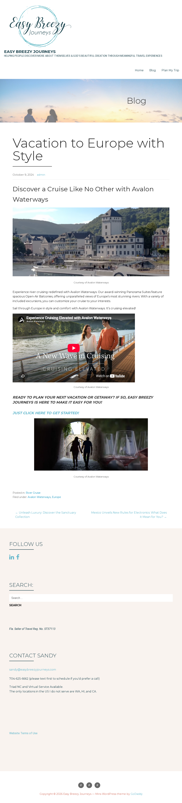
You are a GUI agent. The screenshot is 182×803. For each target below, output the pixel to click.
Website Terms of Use (23, 733)
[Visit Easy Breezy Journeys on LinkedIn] (11, 557)
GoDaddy (137, 794)
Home (139, 70)
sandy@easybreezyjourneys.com (32, 669)
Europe (56, 497)
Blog (152, 70)
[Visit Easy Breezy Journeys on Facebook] (17, 556)
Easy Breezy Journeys (30, 51)
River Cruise (33, 492)
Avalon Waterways (39, 497)
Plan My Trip (170, 70)
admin (41, 174)
